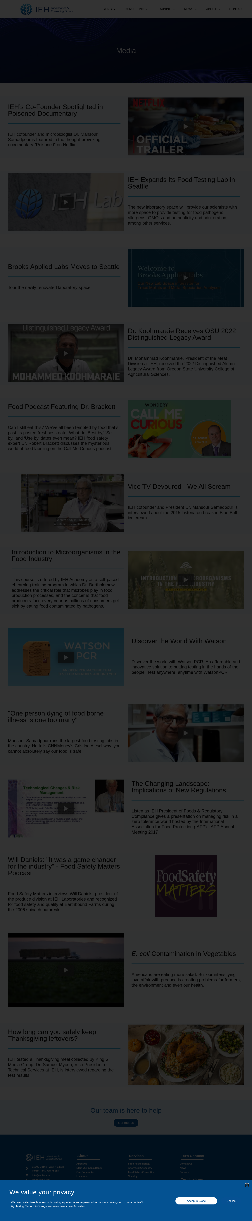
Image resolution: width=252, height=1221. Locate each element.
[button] (247, 1185)
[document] (126, 610)
